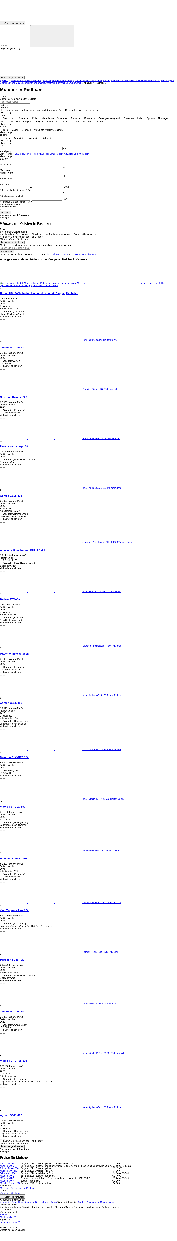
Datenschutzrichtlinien (57, 254)
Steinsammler (7, 83)
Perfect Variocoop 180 (14, 446)
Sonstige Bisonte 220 (13, 397)
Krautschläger (21, 83)
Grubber (56, 80)
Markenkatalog (107, 1202)
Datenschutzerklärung (46, 1202)
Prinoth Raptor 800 (9, 1168)
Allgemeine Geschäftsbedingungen (17, 1202)
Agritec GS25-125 (11, 495)
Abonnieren (7, 251)
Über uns (4, 1193)
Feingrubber (104, 80)
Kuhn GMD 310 (7, 1163)
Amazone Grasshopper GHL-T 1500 (22, 550)
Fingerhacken (61, 83)
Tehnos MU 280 (7, 1173)
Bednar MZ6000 (10, 599)
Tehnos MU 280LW (12, 1011)
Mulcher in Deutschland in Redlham (17, 1188)
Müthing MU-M (7, 1166)
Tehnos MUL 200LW (12, 347)
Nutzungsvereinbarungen (85, 254)
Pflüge (128, 80)
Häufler (32, 83)
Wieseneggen (167, 80)
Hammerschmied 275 (13, 858)
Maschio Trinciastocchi (14, 653)
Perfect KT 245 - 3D (12, 959)
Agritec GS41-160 (11, 1115)
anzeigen (5, 212)
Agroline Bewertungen (89, 1202)
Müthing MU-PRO (8, 1171)
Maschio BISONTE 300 (14, 757)
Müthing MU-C (7, 1178)
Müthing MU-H (7, 1181)
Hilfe (12, 1193)
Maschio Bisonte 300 (10, 1183)
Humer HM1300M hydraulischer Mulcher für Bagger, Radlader (39, 293)
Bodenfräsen (138, 80)
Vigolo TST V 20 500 (12, 806)
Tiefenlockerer (118, 80)
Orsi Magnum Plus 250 (14, 910)
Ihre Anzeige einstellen (12, 242)
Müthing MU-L (7, 1176)
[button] (88, 63)
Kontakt (18, 1193)
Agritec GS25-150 (11, 703)
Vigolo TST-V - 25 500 (13, 1060)
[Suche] (52, 36)
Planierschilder (152, 80)
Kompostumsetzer (45, 83)
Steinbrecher (74, 83)
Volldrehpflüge (67, 80)
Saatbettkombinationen (86, 80)
